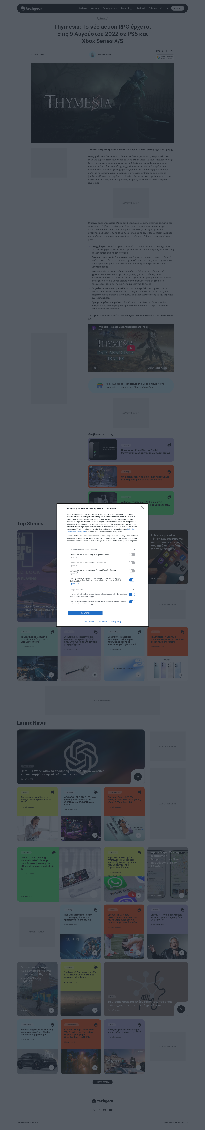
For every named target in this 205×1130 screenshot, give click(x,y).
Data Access (102, 622)
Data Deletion (89, 622)
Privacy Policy (116, 622)
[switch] (132, 554)
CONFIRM (85, 613)
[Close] (143, 508)
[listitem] (102, 549)
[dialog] (102, 565)
